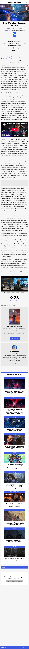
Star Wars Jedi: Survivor (14, 326)
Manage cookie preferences (14, 581)
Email (13, 363)
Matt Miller (8, 30)
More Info (15, 338)
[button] (27, 277)
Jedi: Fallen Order (9, 59)
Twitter (15, 363)
